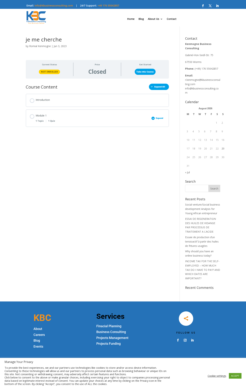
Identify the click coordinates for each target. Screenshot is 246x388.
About (37, 329)
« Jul (187, 172)
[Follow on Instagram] (185, 340)
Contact (171, 19)
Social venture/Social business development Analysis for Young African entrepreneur (202, 209)
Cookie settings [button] (217, 375)
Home (131, 19)
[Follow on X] (210, 6)
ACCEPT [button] (235, 375)
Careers (39, 335)
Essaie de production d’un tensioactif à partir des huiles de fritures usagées (202, 241)
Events (38, 346)
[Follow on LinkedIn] (217, 6)
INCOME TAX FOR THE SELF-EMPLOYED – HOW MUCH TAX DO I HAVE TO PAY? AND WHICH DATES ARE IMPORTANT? (202, 269)
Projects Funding (108, 343)
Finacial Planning (108, 326)
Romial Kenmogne (40, 46)
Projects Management (112, 338)
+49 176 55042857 (108, 5)
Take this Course (145, 71)
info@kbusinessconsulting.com (54, 5)
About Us (153, 19)
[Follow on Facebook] (203, 6)
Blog (141, 19)
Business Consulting (111, 332)
